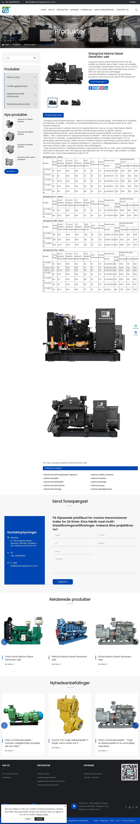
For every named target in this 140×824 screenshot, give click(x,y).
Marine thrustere (99, 478)
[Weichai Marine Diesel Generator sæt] (70, 631)
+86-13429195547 (12, 2)
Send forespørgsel (104, 9)
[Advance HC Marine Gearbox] (9, 123)
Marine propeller (51, 478)
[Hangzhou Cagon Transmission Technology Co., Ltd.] (6, 9)
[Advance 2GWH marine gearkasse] (9, 161)
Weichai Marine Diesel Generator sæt (69, 658)
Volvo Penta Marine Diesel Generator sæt (19, 658)
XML (118, 820)
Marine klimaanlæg (52, 489)
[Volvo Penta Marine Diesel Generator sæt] (23, 631)
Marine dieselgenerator (49, 44)
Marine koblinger (99, 482)
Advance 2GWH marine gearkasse (26, 158)
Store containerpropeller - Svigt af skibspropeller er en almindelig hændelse (116, 743)
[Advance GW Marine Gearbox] (9, 136)
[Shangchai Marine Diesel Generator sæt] (52, 102)
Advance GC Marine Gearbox (25, 146)
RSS (112, 820)
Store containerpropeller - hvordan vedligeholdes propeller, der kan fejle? (22, 743)
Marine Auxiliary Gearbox (103, 475)
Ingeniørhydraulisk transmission (15, 95)
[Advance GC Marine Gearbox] (9, 149)
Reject (28, 819)
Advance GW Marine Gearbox (25, 133)
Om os (51, 9)
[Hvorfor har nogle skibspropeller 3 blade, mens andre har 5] (70, 715)
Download (86, 9)
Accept (39, 819)
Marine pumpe (98, 485)
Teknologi (6, 777)
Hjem (43, 9)
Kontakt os (122, 9)
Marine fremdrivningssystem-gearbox (60, 475)
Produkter (62, 9)
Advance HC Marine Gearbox (25, 120)
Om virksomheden (10, 773)
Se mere (11, 171)
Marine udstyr (30, 44)
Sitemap (104, 820)
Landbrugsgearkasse (17, 86)
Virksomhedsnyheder (93, 773)
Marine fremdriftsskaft (53, 482)
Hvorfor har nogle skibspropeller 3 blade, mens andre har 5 (70, 742)
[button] (4, 642)
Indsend (63, 581)
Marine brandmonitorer (54, 485)
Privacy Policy (128, 820)
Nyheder (74, 9)
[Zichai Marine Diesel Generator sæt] (116, 631)
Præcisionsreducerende (18, 104)
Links (96, 820)
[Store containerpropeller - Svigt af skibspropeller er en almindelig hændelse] (116, 715)
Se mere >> (10, 664)
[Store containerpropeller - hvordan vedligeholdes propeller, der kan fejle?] (23, 715)
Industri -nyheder (91, 777)
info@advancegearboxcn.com (41, 2)
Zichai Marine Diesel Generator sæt (114, 658)
